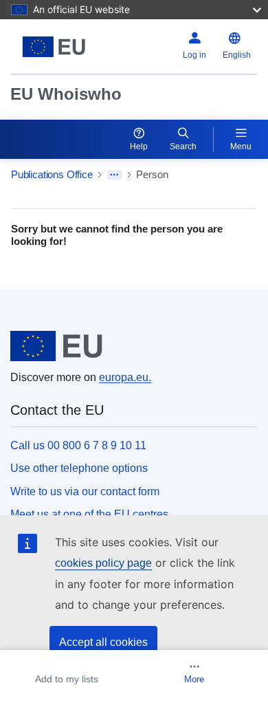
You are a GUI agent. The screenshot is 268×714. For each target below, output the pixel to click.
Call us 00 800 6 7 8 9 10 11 (78, 445)
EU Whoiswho (66, 94)
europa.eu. (125, 377)
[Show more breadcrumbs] (114, 175)
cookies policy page (103, 563)
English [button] (237, 55)
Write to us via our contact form (84, 491)
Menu (241, 146)
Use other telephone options (79, 468)
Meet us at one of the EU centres (89, 514)
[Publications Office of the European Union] (54, 46)
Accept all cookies (103, 642)
